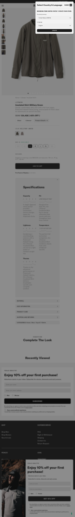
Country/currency (41, 14)
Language (39, 22)
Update (54, 30)
